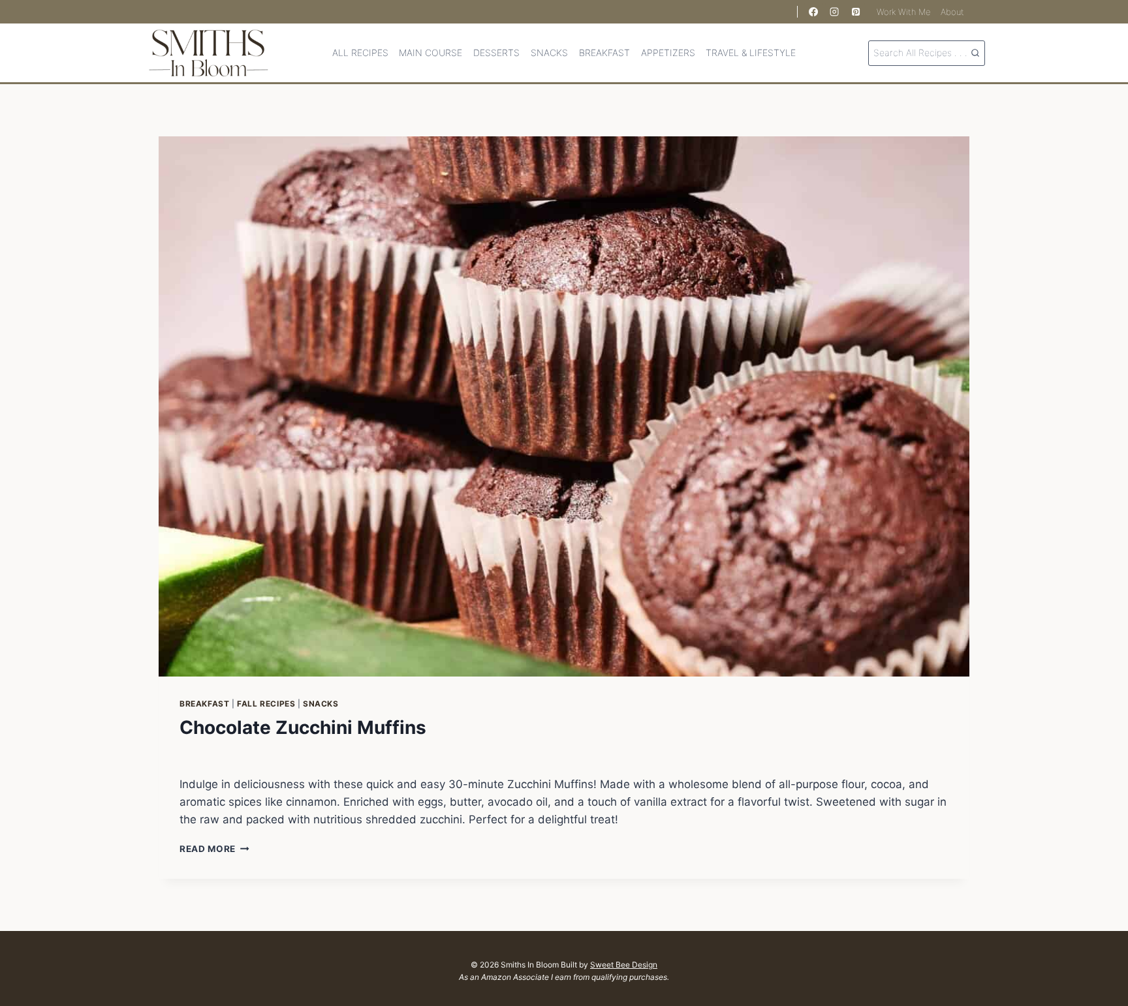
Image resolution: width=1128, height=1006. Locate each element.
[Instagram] (834, 12)
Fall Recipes (266, 704)
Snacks (549, 52)
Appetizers (668, 52)
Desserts (496, 52)
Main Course (430, 52)
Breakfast (604, 52)
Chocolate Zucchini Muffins (303, 727)
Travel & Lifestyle (751, 52)
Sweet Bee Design (623, 964)
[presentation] (564, 406)
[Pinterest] (856, 12)
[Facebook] (813, 12)
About (952, 12)
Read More (214, 849)
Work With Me (904, 12)
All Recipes (360, 52)
